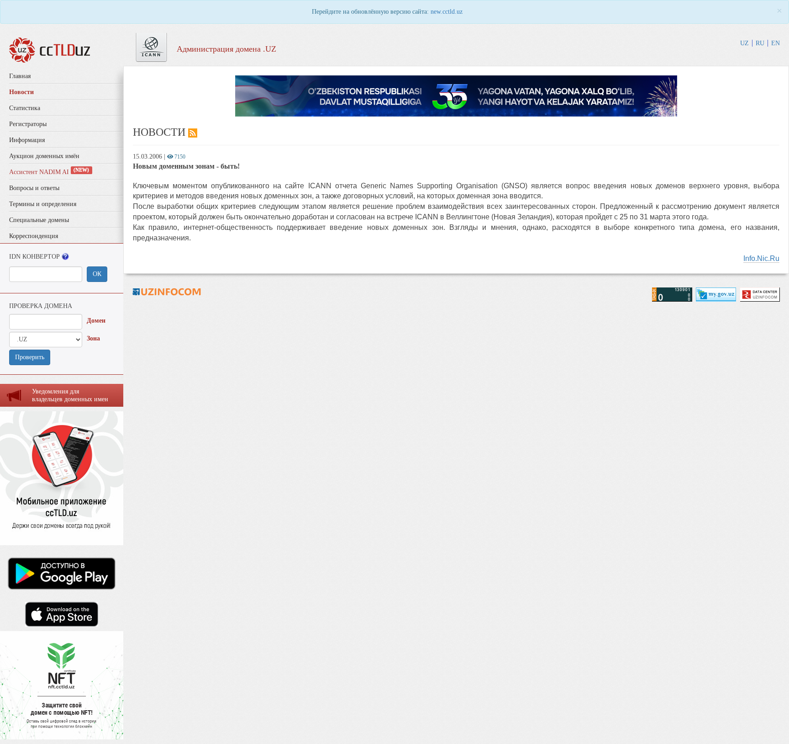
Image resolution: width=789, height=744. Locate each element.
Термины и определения (42, 204)
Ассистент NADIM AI (49, 172)
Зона (93, 338)
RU (760, 43)
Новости (21, 92)
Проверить (29, 357)
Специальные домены (39, 220)
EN (775, 43)
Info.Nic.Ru (761, 258)
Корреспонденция (33, 236)
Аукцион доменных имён (44, 156)
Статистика (24, 108)
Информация (27, 140)
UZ (744, 43)
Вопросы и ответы (34, 188)
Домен (96, 320)
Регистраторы (28, 124)
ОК (97, 274)
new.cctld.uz (447, 11)
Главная (20, 76)
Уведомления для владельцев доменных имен (70, 395)
